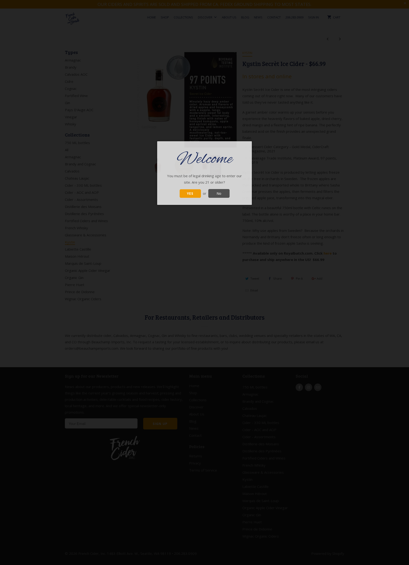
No (219, 193)
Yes (190, 193)
